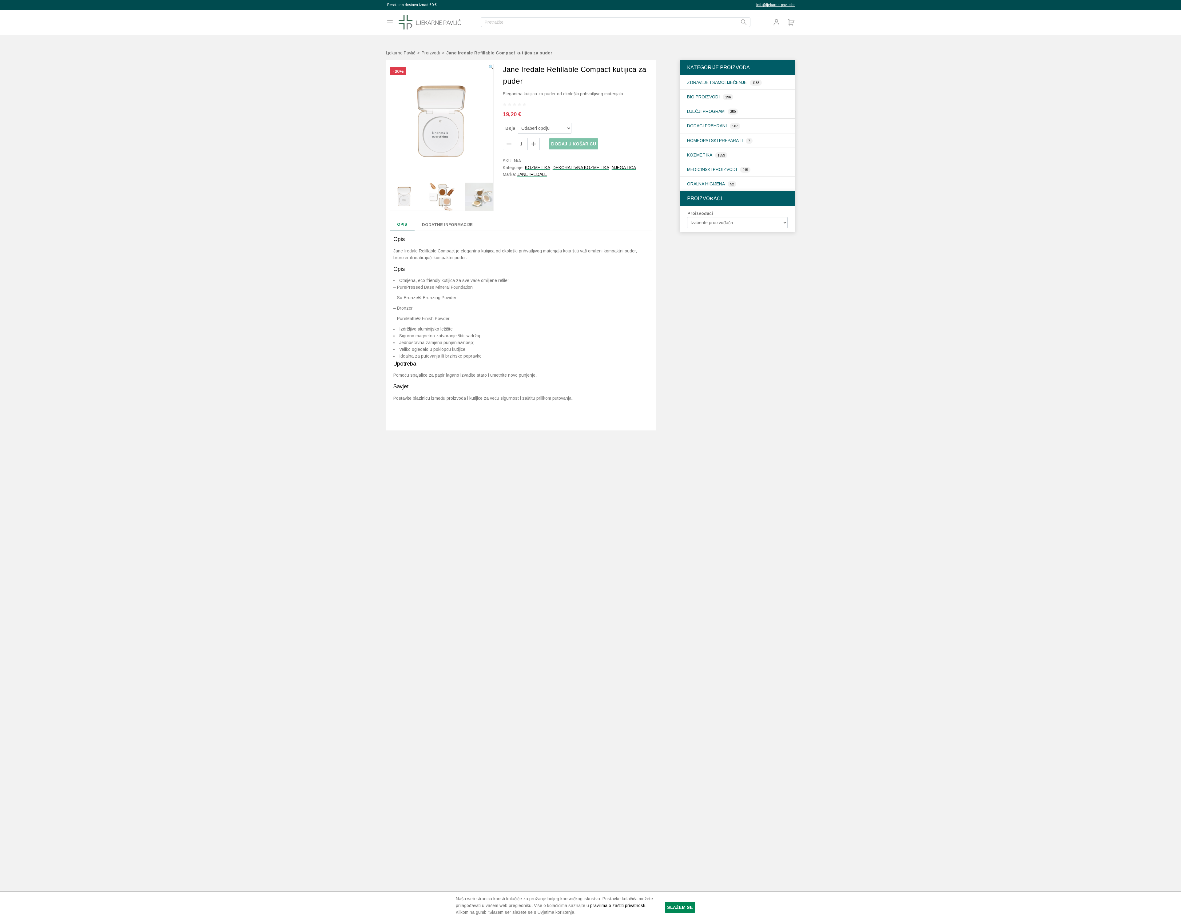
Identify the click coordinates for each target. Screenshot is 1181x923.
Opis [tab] (402, 224)
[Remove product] (533, 144)
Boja (510, 128)
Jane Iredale (532, 174)
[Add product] (509, 144)
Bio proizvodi (704, 96)
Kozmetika (700, 155)
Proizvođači (700, 213)
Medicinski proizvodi (712, 169)
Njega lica (624, 167)
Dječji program (706, 111)
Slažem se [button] (680, 907)
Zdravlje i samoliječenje (717, 82)
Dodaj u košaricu (573, 143)
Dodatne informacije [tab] (447, 224)
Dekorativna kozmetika (581, 167)
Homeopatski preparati (715, 140)
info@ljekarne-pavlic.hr (775, 5)
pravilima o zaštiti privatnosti (617, 905)
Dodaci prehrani (707, 125)
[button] (491, 67)
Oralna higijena (706, 183)
